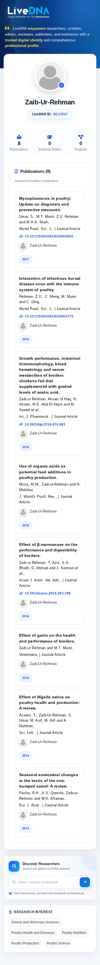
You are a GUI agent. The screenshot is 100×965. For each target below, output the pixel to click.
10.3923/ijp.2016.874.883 (45, 424)
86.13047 (60, 114)
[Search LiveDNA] (85, 882)
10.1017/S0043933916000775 (49, 316)
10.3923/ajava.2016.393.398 (48, 593)
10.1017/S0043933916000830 (49, 236)
